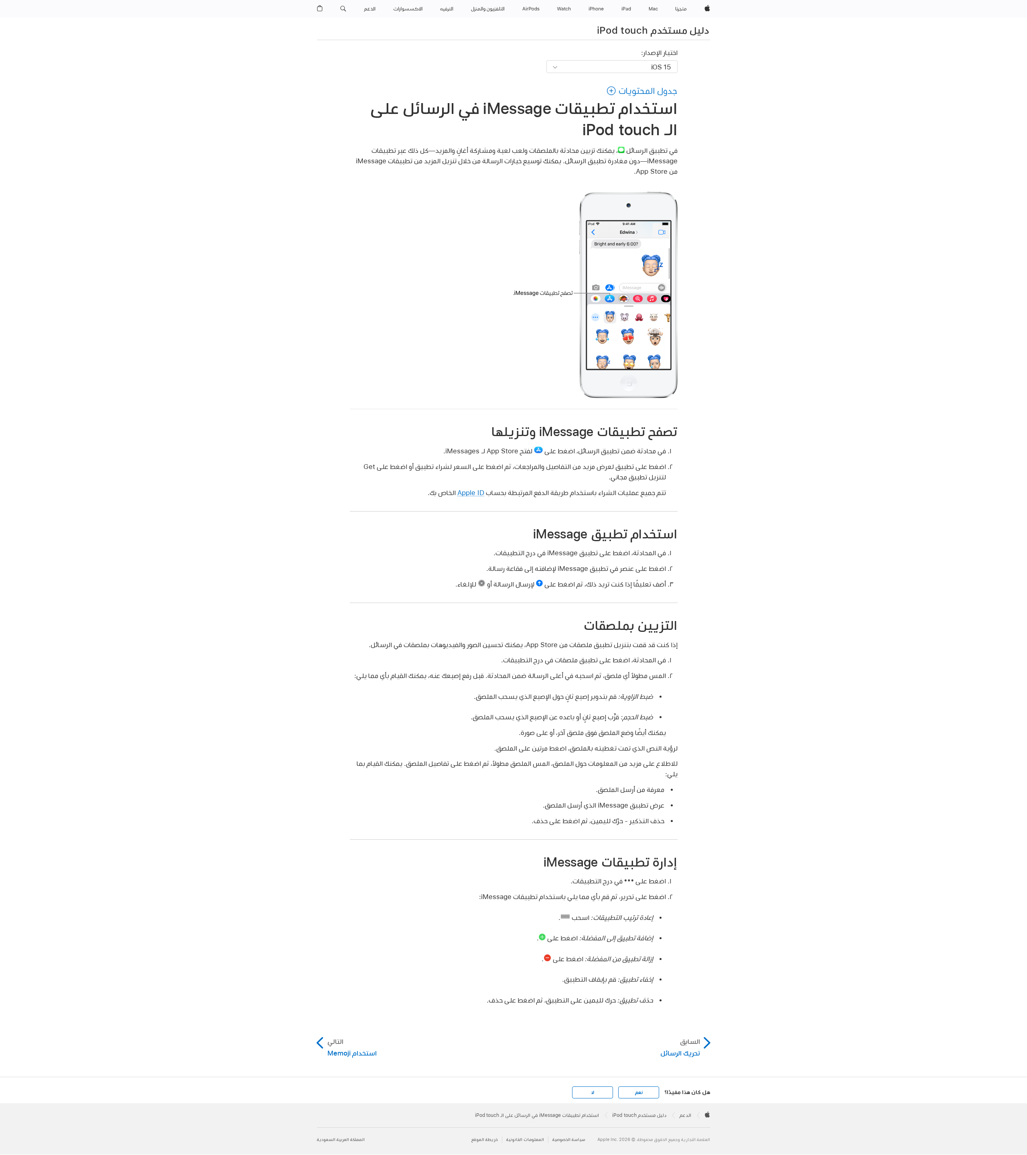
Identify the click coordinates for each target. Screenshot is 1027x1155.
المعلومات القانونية (525, 1139)
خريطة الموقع (484, 1139)
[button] (343, 9)
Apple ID (470, 492)
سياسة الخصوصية (568, 1139)
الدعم (685, 1115)
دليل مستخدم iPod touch (653, 30)
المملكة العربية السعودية (341, 1139)
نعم (639, 1092)
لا (592, 1092)
